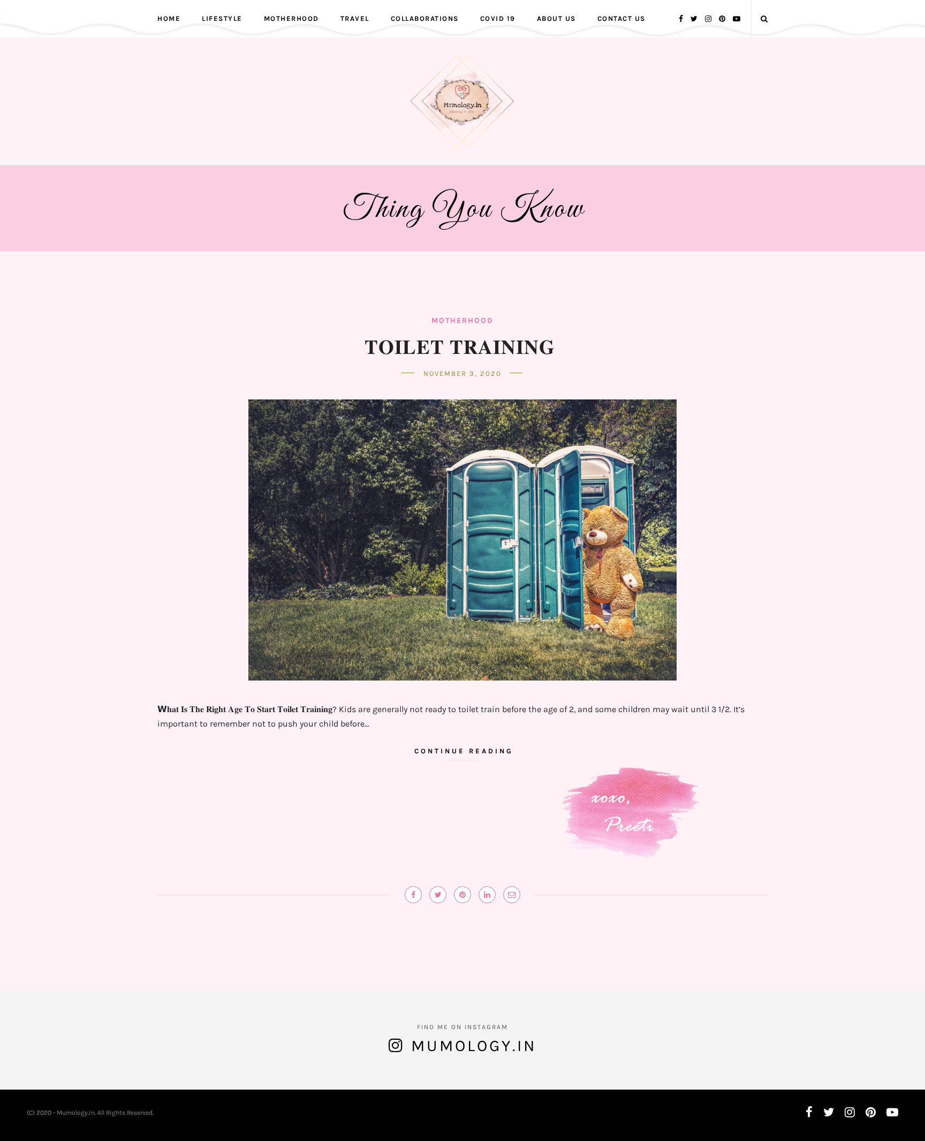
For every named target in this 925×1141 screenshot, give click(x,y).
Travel (354, 18)
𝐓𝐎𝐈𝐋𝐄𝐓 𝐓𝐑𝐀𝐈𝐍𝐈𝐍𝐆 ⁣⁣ (462, 346)
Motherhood (291, 18)
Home (168, 18)
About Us (556, 18)
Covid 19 (497, 18)
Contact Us (621, 18)
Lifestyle (222, 18)
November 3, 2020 (462, 373)
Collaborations (425, 18)
